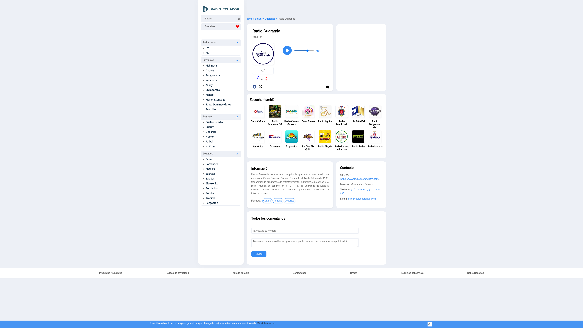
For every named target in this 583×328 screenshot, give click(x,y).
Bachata (210, 173)
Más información (266, 323)
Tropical (210, 198)
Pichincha (211, 65)
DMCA (353, 273)
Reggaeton (212, 203)
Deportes (211, 131)
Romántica (212, 164)
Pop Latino (212, 188)
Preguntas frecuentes (110, 273)
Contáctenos (299, 273)
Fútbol (209, 141)
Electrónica (212, 183)
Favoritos (210, 26)
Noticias (210, 146)
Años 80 (210, 169)
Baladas (210, 178)
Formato (208, 116)
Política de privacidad (177, 273)
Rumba (210, 193)
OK (429, 324)
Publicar (258, 254)
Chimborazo (213, 90)
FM (207, 48)
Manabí (210, 94)
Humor (210, 136)
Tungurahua (213, 75)
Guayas (210, 70)
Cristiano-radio (214, 122)
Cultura (210, 127)
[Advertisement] (316, 7)
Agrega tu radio (241, 273)
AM (207, 53)
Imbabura (211, 80)
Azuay (209, 85)
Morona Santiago (215, 99)
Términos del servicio (412, 273)
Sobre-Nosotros (475, 273)
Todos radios (210, 42)
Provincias (209, 60)
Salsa (209, 159)
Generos (208, 153)
